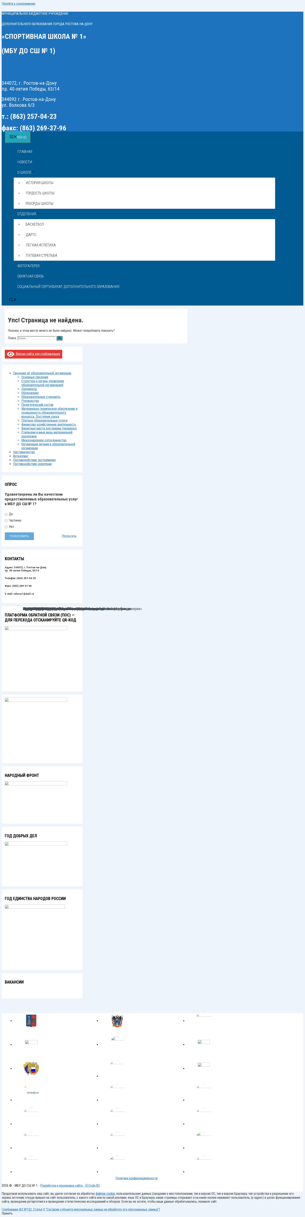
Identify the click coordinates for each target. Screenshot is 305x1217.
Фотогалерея (28, 266)
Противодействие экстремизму (34, 460)
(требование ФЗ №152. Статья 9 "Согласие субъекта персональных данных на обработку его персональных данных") (81, 1209)
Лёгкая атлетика (41, 245)
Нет (11, 527)
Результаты (69, 536)
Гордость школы (40, 193)
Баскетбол (35, 224)
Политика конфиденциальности (136, 1178)
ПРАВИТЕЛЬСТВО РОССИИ (43, 608)
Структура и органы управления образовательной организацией (42, 383)
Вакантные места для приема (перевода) (49, 428)
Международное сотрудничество (44, 440)
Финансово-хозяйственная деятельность (48, 424)
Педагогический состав (37, 405)
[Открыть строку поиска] (12, 300)
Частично (14, 520)
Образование (30, 393)
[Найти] (59, 338)
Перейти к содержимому (18, 4)
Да (10, 514)
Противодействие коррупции (32, 464)
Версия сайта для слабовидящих (37, 354)
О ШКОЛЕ (24, 172)
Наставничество (24, 452)
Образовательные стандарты (40, 397)
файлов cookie (105, 1194)
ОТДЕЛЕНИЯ (26, 214)
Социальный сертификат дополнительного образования (68, 286)
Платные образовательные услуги (44, 420)
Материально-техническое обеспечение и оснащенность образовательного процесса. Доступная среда (49, 413)
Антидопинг (20, 456)
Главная (24, 151)
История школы (40, 183)
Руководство (30, 401)
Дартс (31, 234)
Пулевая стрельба (41, 255)
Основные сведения (34, 377)
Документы (29, 389)
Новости (24, 162)
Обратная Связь (30, 276)
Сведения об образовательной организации (42, 373)
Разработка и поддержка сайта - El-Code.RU (70, 1186)
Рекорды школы (40, 203)
